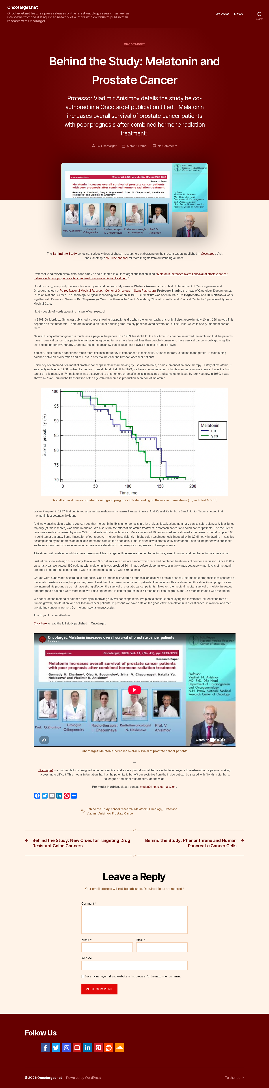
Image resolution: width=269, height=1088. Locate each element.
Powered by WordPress (83, 1078)
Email (140, 940)
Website (86, 958)
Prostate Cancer (123, 813)
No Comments (167, 146)
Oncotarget (134, 44)
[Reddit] (108, 1047)
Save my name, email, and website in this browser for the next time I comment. (133, 976)
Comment (89, 903)
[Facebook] (45, 1047)
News (238, 14)
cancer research (122, 809)
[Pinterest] (98, 1047)
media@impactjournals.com (158, 786)
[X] (56, 1047)
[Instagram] (66, 1047)
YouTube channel (116, 258)
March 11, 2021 (137, 146)
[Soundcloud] (119, 1047)
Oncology (155, 809)
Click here (40, 623)
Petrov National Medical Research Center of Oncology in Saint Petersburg (108, 290)
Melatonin (141, 809)
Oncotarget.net (22, 7)
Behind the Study (65, 253)
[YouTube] (77, 1047)
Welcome (223, 14)
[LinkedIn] (87, 1047)
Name (86, 940)
